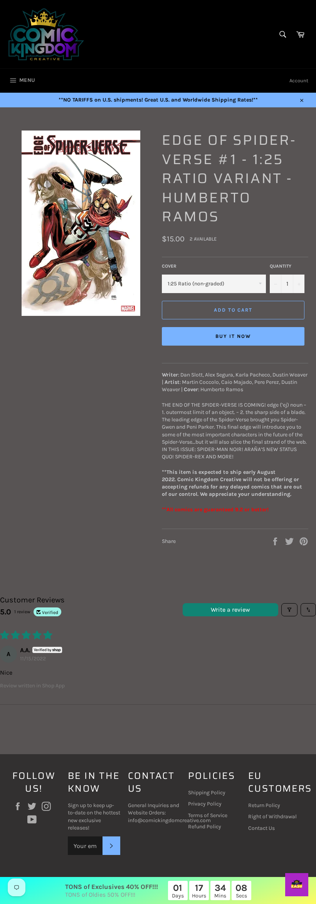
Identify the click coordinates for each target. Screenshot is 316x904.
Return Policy (264, 805)
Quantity (280, 266)
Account (298, 80)
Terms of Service (207, 815)
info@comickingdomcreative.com (169, 820)
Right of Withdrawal (272, 816)
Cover (169, 266)
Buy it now (233, 336)
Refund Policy (204, 826)
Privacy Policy (205, 804)
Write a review (230, 609)
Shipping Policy (206, 792)
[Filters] (289, 609)
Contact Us (261, 828)
